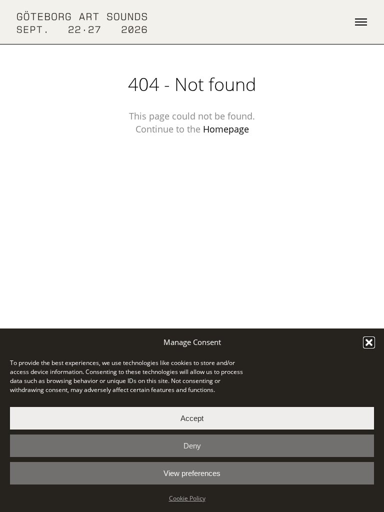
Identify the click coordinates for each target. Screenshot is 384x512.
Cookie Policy (187, 498)
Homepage (226, 129)
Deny (192, 446)
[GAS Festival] (82, 22)
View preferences (192, 473)
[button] (369, 343)
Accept (192, 418)
